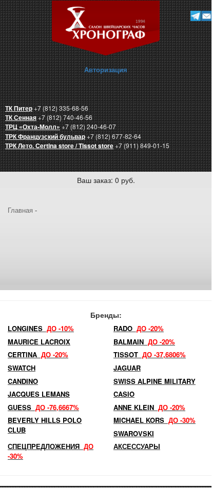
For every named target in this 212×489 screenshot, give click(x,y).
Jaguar (127, 368)
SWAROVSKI (133, 433)
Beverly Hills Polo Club (45, 425)
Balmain (144, 342)
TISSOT (149, 354)
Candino (23, 381)
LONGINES (41, 328)
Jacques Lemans (39, 394)
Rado (138, 328)
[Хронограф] (106, 27)
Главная (20, 210)
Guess (43, 407)
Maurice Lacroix (39, 342)
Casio (123, 394)
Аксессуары (136, 446)
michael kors (154, 420)
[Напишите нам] (206, 15)
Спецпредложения (50, 451)
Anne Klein (149, 407)
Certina (38, 354)
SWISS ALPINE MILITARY (154, 381)
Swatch (21, 368)
